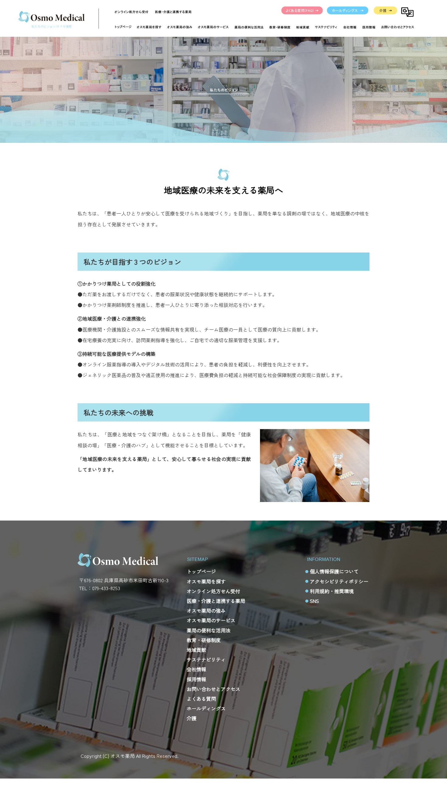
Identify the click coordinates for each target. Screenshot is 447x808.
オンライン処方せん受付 (132, 11)
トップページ (123, 26)
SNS (314, 600)
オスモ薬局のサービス (211, 620)
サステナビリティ (206, 659)
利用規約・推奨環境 (332, 591)
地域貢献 (196, 649)
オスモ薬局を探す (206, 581)
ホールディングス (348, 11)
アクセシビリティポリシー (339, 581)
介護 (385, 11)
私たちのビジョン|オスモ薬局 (51, 26)
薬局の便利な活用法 (208, 630)
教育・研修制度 (204, 640)
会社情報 (196, 669)
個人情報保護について (334, 571)
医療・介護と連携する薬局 (174, 11)
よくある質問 (302, 11)
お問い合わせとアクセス (213, 689)
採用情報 (196, 679)
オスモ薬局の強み (206, 610)
